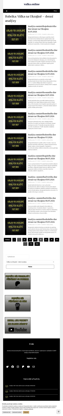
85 (35, 239)
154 (31, 244)
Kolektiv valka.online (48, 34)
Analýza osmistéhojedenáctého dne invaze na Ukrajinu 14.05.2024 (42, 29)
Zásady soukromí (28, 409)
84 (30, 239)
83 (24, 239)
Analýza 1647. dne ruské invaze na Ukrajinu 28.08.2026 (22, 385)
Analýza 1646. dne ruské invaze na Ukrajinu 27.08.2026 (22, 390)
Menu (55, 11)
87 (46, 239)
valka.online (32, 4)
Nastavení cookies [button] (17, 412)
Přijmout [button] (26, 412)
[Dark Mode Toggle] (58, 411)
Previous (7, 239)
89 (57, 239)
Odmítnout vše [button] (6, 412)
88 (51, 239)
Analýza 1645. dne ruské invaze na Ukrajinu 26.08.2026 (22, 396)
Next (37, 244)
